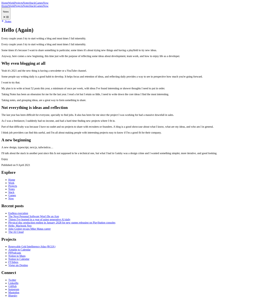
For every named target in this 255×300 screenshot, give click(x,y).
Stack (32, 2)
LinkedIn (13, 283)
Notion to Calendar (18, 259)
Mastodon (13, 292)
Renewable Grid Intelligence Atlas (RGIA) (31, 246)
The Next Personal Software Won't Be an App (33, 216)
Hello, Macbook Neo (20, 225)
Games (39, 2)
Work (11, 2)
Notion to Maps (17, 255)
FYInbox (13, 262)
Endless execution (18, 213)
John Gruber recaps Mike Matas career (29, 228)
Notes (26, 2)
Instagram (13, 289)
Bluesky (12, 295)
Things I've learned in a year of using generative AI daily (39, 219)
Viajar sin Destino (18, 265)
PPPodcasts (14, 252)
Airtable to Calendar (19, 249)
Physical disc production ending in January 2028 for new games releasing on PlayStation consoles (61, 222)
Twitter (12, 279)
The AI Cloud (16, 231)
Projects (18, 2)
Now (46, 2)
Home (4, 2)
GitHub (12, 286)
